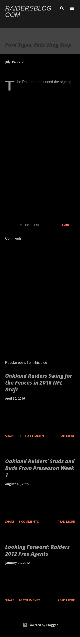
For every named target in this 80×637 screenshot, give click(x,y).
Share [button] (65, 225)
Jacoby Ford (28, 225)
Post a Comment (32, 436)
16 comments (30, 600)
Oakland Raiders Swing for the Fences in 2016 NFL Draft (38, 382)
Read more (66, 436)
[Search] (62, 7)
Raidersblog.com (29, 11)
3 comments (29, 521)
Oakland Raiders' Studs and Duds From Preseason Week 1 (40, 468)
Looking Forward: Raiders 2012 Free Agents (37, 550)
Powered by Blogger (43, 625)
